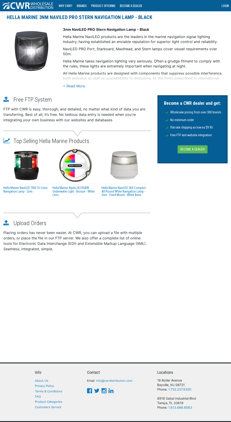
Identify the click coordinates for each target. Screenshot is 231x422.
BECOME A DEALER (192, 149)
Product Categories (48, 401)
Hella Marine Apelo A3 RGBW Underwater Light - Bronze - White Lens (74, 191)
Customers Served (48, 407)
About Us (41, 380)
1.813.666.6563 (180, 407)
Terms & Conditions (48, 391)
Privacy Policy (44, 386)
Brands (82, 5)
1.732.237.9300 (179, 389)
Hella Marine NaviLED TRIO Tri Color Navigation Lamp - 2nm (25, 189)
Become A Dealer (131, 5)
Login (225, 5)
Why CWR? (65, 5)
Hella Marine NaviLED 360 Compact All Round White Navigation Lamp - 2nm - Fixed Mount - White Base (124, 191)
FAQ (38, 396)
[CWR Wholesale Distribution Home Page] (28, 5)
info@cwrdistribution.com (114, 380)
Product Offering (103, 5)
